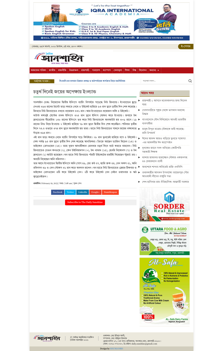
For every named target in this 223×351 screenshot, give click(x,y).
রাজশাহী (85, 70)
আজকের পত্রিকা (38, 70)
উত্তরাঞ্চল (73, 70)
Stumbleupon (110, 192)
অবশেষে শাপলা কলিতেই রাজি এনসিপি (162, 167)
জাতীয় (52, 70)
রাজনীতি (62, 70)
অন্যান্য (152, 70)
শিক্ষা (127, 70)
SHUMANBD (116, 349)
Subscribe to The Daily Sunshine (85, 202)
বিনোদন (143, 70)
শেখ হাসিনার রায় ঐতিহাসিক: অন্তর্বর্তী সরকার (165, 182)
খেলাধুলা (118, 70)
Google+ (95, 192)
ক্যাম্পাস (107, 70)
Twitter (70, 192)
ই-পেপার (185, 46)
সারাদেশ (96, 70)
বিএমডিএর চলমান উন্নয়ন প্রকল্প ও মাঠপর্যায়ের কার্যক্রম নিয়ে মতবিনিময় (92, 81)
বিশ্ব (134, 70)
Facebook (57, 192)
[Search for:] (167, 81)
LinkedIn (82, 192)
